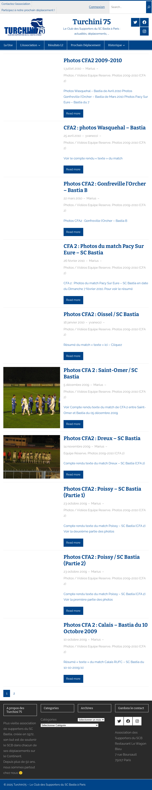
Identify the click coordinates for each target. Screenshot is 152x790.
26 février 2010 (74, 261)
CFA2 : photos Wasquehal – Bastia (105, 128)
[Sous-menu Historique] (124, 45)
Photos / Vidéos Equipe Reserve (87, 75)
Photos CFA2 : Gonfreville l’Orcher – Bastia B (105, 187)
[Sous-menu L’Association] (39, 45)
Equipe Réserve (75, 453)
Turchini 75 (92, 22)
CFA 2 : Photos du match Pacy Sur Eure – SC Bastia (104, 249)
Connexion (97, 7)
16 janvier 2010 (74, 322)
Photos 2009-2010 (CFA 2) (106, 453)
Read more (73, 113)
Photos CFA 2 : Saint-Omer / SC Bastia (101, 373)
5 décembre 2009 (76, 385)
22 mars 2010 (73, 198)
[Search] (149, 7)
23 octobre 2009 (75, 503)
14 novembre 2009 (77, 446)
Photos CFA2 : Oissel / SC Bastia (101, 314)
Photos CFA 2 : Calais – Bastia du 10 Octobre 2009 (106, 628)
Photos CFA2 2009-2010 (93, 60)
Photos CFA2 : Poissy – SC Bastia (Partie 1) (102, 492)
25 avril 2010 (72, 136)
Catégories (49, 719)
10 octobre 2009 (75, 639)
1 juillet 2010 (72, 68)
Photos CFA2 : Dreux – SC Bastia (102, 438)
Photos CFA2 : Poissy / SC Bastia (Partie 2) (102, 560)
